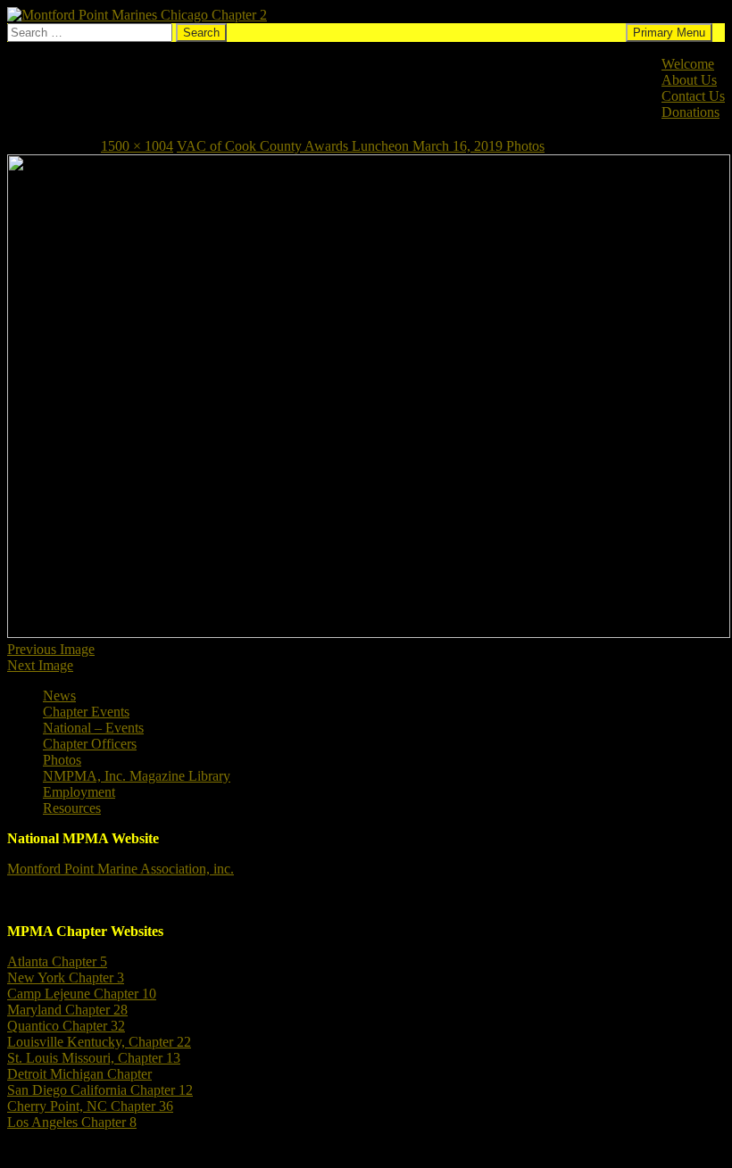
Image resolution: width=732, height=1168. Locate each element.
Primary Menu (669, 32)
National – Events (93, 727)
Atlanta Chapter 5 (57, 961)
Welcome (687, 63)
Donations (690, 112)
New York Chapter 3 (65, 977)
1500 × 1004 (137, 145)
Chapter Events (86, 711)
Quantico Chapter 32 (66, 1025)
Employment (79, 791)
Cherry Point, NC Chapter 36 (90, 1106)
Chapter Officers (90, 743)
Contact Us (693, 96)
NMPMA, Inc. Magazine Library (136, 775)
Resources (72, 808)
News (59, 695)
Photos (62, 759)
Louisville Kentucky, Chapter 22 (99, 1041)
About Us (689, 79)
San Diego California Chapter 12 (100, 1090)
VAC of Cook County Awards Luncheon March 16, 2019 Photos (361, 145)
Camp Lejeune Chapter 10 (81, 993)
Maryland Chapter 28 (67, 1009)
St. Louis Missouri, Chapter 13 (93, 1057)
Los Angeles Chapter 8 (72, 1122)
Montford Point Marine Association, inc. (120, 868)
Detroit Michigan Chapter (79, 1073)
